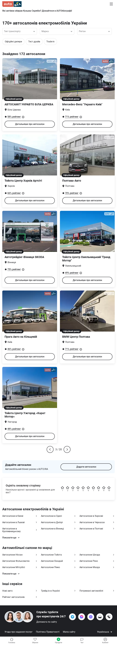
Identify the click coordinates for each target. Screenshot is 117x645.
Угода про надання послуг (19, 631)
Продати (58, 643)
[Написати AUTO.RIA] (99, 616)
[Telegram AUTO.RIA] (72, 616)
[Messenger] (81, 616)
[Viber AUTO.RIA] (90, 616)
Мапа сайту (69, 631)
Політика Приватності (47, 631)
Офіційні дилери (13, 41)
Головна (11, 643)
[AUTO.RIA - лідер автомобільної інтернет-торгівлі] (12, 4)
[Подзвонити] (109, 616)
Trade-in (50, 41)
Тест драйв (34, 41)
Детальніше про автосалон (29, 124)
